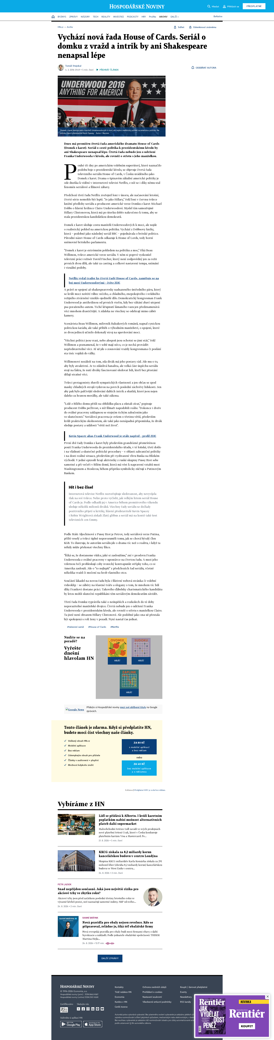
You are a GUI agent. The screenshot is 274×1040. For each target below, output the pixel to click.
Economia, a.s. (80, 991)
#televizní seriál (75, 626)
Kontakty (119, 987)
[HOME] (53, 17)
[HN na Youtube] (102, 1008)
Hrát (117, 660)
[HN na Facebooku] (83, 1008)
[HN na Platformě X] (78, 1008)
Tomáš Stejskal (73, 65)
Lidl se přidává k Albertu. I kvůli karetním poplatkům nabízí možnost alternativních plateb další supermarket (130, 820)
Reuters (106, 133)
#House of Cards (97, 626)
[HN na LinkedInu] (92, 1008)
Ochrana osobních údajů (154, 987)
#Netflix (115, 626)
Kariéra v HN (121, 1002)
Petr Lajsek (64, 884)
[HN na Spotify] (97, 1008)
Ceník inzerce (121, 1007)
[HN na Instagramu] (88, 1008)
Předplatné (254, 6)
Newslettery (186, 997)
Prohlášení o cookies (152, 992)
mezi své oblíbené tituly (133, 707)
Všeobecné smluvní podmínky (157, 1002)
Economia (119, 997)
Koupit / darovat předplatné (193, 987)
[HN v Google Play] (71, 1024)
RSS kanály (185, 1002)
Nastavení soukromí (152, 997)
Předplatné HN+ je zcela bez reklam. (150, 790)
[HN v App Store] (92, 1024)
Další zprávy (109, 958)
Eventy (183, 992)
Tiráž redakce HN (123, 992)
